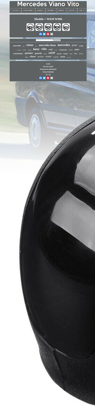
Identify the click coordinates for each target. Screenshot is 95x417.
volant (29, 50)
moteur (65, 53)
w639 (52, 52)
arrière (40, 56)
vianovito (69, 57)
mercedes (64, 45)
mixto (62, 56)
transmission (18, 53)
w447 (51, 49)
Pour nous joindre (48, 66)
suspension (63, 50)
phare (45, 53)
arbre (76, 49)
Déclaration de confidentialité (48, 69)
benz (36, 49)
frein (75, 53)
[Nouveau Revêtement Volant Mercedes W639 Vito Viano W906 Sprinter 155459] (48, 27)
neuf (23, 46)
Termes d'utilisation (48, 72)
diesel (26, 57)
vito (44, 49)
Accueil (48, 63)
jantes (71, 50)
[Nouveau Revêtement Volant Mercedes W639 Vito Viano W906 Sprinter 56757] (66, 27)
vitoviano (19, 50)
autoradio (17, 46)
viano (29, 45)
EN (47, 74)
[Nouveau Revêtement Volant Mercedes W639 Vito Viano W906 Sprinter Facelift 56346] (57, 27)
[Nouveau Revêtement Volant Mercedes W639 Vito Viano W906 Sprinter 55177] (30, 27)
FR (49, 74)
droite (81, 53)
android (59, 53)
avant (48, 56)
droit (56, 50)
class (71, 53)
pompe (81, 46)
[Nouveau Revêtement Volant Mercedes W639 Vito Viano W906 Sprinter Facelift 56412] (39, 27)
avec (36, 46)
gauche (38, 53)
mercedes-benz (47, 45)
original (56, 57)
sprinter (29, 53)
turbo (24, 50)
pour (74, 45)
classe (33, 56)
